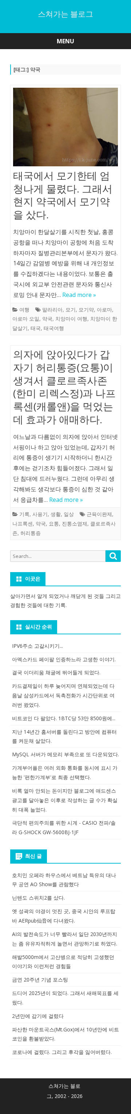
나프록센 (22, 523)
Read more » (79, 295)
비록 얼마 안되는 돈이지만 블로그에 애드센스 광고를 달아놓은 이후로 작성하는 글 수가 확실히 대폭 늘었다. (65, 800)
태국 (36, 328)
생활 (56, 514)
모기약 (86, 309)
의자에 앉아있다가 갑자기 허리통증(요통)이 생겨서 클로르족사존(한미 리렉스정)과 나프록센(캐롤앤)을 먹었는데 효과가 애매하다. (64, 386)
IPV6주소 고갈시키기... (37, 645)
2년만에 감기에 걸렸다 (38, 1015)
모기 (71, 309)
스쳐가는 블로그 (65, 14)
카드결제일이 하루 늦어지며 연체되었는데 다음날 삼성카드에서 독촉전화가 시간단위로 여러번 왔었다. (63, 695)
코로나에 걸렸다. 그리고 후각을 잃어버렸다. (62, 1051)
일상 (69, 514)
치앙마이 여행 (71, 318)
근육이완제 (99, 514)
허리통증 (30, 533)
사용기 (40, 514)
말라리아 (52, 309)
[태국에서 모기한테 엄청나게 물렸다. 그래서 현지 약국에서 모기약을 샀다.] (65, 129)
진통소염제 (74, 523)
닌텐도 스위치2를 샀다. (38, 897)
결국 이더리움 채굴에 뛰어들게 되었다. (56, 672)
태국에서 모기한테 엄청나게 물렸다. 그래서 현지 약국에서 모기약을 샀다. (62, 195)
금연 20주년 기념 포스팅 (40, 979)
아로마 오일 (25, 318)
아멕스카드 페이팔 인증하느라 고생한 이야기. (64, 659)
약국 (47, 318)
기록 (24, 514)
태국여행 (54, 328)
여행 (24, 309)
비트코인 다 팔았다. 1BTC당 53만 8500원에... (63, 718)
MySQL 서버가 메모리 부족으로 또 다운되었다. (65, 754)
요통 (54, 523)
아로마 (104, 309)
